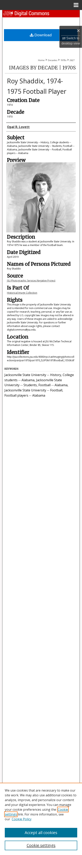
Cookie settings (41, 845)
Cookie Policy (21, 819)
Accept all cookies (41, 832)
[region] (41, 819)
